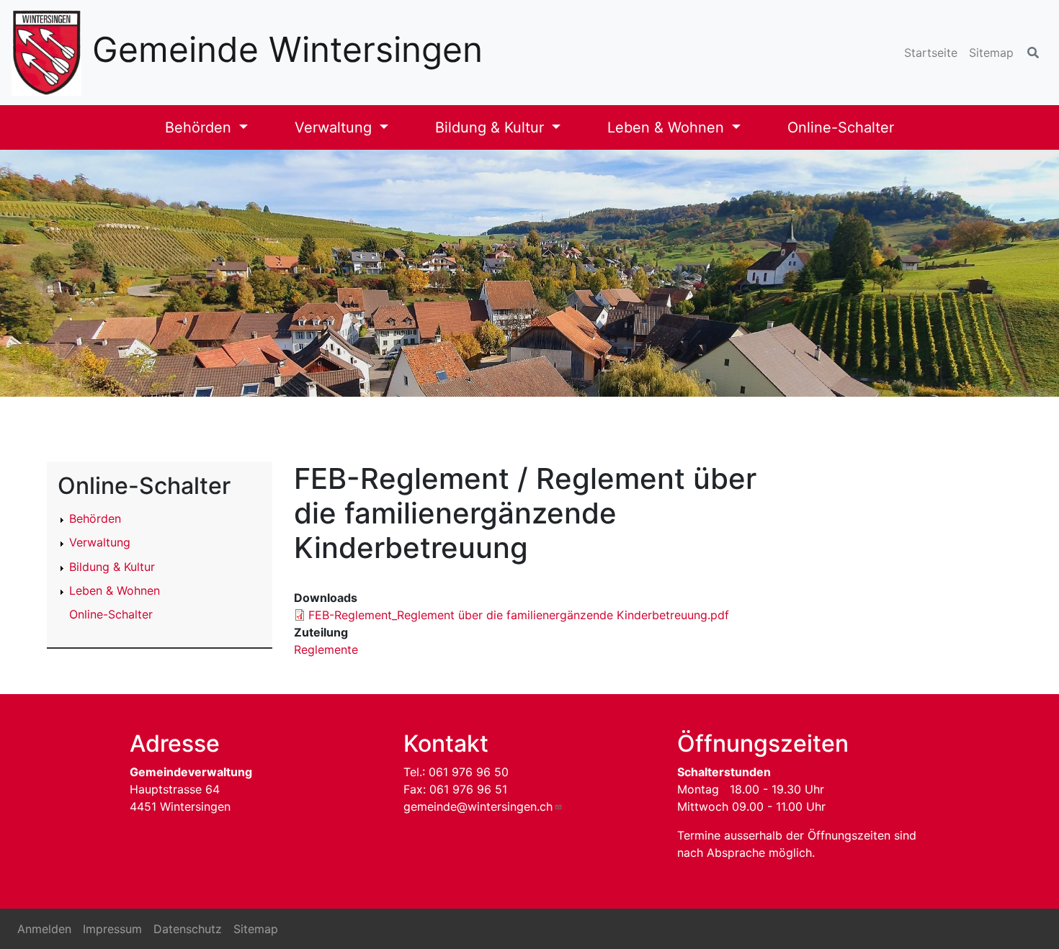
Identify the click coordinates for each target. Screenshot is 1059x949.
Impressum (112, 929)
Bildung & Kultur (491, 127)
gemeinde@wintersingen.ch (478, 806)
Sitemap (991, 52)
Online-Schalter (840, 127)
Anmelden (44, 929)
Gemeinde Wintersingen (287, 49)
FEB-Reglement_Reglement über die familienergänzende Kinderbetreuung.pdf (518, 615)
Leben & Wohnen (667, 127)
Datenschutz (187, 929)
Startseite (930, 52)
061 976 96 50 (469, 772)
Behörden (200, 127)
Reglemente (326, 649)
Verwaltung (335, 127)
